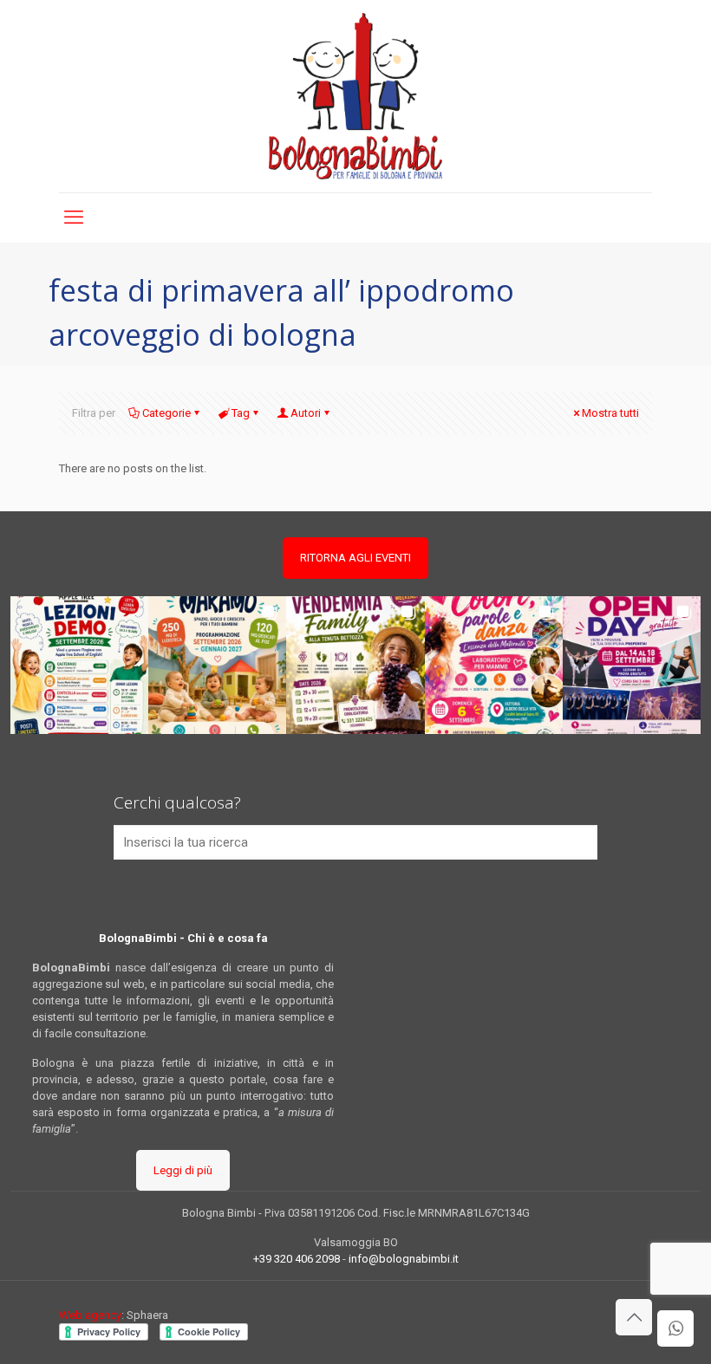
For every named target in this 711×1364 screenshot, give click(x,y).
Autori (305, 412)
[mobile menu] (73, 217)
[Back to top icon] (634, 1317)
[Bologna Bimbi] (355, 96)
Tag (241, 412)
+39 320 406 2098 (296, 1258)
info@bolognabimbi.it (404, 1258)
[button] (79, 665)
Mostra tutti (610, 412)
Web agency (90, 1315)
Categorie (166, 412)
